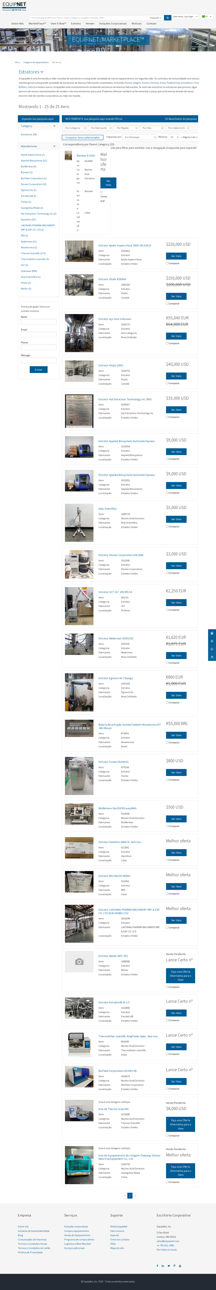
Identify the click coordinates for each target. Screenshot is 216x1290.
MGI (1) (24, 235)
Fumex (145, 82)
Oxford (31, 87)
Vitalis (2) (26, 282)
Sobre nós (23, 1226)
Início (17, 62)
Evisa (162, 82)
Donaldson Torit (189, 82)
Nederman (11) (29, 241)
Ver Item (108, 183)
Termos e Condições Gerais (32, 1243)
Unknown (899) (29, 271)
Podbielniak (173, 82)
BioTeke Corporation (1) (33, 178)
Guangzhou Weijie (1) (32, 207)
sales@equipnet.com (168, 1241)
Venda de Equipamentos (77, 1235)
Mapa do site (117, 1248)
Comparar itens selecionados (82, 137)
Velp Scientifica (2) (30, 277)
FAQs (113, 1243)
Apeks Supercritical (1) (33, 154)
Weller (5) (26, 288)
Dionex (128, 82)
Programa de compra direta (79, 1239)
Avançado (155, 17)
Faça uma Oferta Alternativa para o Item (180, 975)
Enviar (38, 369)
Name (24, 316)
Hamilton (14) (28, 219)
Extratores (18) (29, 134)
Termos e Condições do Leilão (34, 1248)
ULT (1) (24, 265)
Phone (24, 342)
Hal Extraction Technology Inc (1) (38, 213)
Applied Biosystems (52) (34, 160)
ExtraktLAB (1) (28, 196)
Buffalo (23, 87)
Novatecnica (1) (29, 247)
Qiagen (137, 82)
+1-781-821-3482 (165, 1245)
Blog (20, 1235)
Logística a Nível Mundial (77, 1243)
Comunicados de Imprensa (32, 1239)
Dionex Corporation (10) (33, 184)
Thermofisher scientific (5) (35, 259)
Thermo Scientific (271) (33, 253)
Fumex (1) (26, 201)
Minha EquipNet (118, 1226)
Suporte (114, 1235)
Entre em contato (119, 1239)
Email (24, 329)
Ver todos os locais (167, 1249)
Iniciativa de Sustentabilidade (33, 1231)
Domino (154, 82)
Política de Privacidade (30, 1252)
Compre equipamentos (76, 1231)
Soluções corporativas (76, 1226)
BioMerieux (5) (28, 166)
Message (25, 355)
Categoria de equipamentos (36, 62)
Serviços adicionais (74, 1248)
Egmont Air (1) (28, 190)
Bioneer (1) (27, 172)
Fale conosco (117, 1231)
